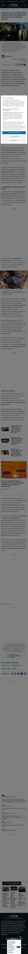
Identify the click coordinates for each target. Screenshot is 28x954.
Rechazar (14, 140)
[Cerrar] (20, 937)
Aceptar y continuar (14, 132)
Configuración (14, 136)
